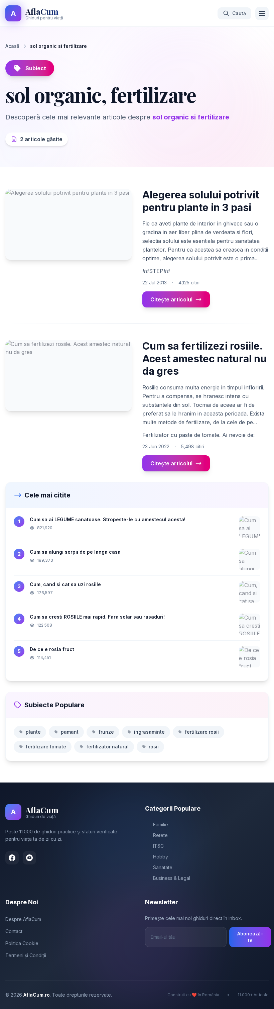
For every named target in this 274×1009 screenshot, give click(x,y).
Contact (13, 931)
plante (33, 732)
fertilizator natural (107, 746)
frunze (106, 732)
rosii (154, 746)
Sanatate (162, 867)
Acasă (12, 46)
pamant (70, 732)
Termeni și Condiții (25, 955)
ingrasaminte (149, 732)
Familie (160, 824)
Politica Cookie (21, 943)
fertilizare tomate (46, 746)
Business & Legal (171, 878)
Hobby (160, 856)
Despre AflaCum (23, 919)
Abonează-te (250, 937)
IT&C (158, 846)
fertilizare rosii (202, 732)
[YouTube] (29, 857)
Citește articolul (171, 299)
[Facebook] (12, 857)
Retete (160, 835)
